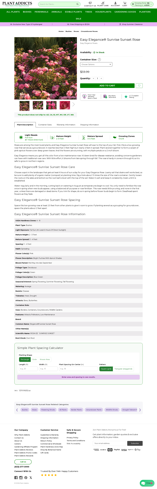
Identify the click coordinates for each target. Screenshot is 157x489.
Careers (17, 444)
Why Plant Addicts (22, 435)
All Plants (13, 12)
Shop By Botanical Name (50, 450)
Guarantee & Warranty (49, 435)
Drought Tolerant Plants (132, 410)
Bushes (27, 12)
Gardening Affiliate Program (25, 447)
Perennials (41, 12)
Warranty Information (66, 125)
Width (43, 364)
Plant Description (25, 125)
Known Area (45, 359)
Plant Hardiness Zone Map (51, 447)
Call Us (23, 462)
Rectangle (25, 359)
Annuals (56, 12)
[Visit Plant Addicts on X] (30, 477)
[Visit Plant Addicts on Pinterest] (25, 477)
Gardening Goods (125, 12)
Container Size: (90, 59)
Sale (78, 19)
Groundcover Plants (93, 410)
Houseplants (103, 12)
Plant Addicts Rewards (23, 456)
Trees (88, 12)
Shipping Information (89, 125)
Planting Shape (25, 355)
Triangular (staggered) (123, 369)
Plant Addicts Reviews (23, 450)
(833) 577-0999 (21, 467)
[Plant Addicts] (17, 4)
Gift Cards (44, 453)
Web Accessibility (73, 444)
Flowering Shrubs (48, 410)
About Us (18, 441)
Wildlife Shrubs (112, 410)
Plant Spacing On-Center (71, 364)
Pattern (102, 364)
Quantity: (85, 78)
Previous (15, 104)
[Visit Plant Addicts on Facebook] (16, 477)
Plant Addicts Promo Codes (25, 453)
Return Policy (46, 441)
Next (73, 104)
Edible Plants (73, 12)
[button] (147, 483)
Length (23, 364)
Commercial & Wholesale (50, 444)
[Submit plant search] (77, 4)
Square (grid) (106, 369)
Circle (34, 359)
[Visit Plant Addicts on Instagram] (21, 477)
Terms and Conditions (76, 441)
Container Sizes (45, 125)
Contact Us (19, 438)
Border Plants (76, 410)
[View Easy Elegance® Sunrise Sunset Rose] (24, 106)
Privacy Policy (72, 438)
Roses (34, 410)
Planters (145, 12)
